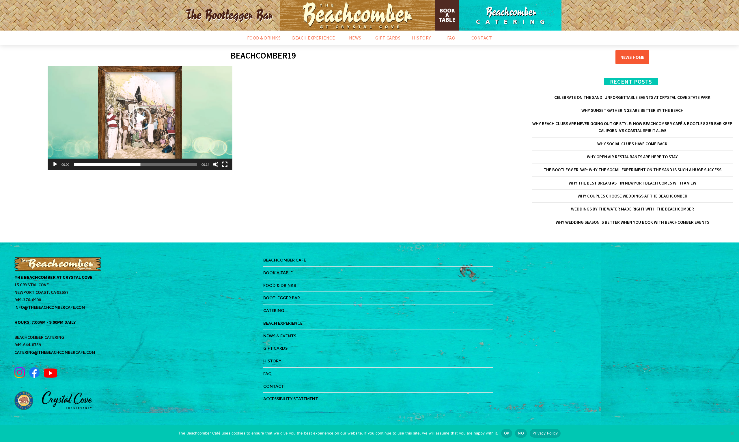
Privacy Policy (545, 433)
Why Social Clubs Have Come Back (632, 143)
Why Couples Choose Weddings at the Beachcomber (632, 196)
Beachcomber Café (284, 259)
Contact (273, 386)
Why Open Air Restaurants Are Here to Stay (632, 156)
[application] (140, 118)
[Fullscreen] (225, 164)
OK (507, 433)
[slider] (135, 164)
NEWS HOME (632, 57)
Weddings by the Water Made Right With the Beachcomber (632, 209)
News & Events (279, 335)
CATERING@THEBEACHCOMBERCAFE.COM (54, 352)
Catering (273, 310)
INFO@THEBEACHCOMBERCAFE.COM (49, 307)
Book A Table (278, 272)
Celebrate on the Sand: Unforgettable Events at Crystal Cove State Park (632, 97)
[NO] (732, 433)
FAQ (267, 373)
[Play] (55, 164)
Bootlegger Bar (281, 297)
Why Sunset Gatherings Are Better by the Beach (632, 110)
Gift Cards (275, 348)
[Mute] (216, 164)
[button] (140, 118)
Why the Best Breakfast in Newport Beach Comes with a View (632, 183)
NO (521, 433)
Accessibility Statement (290, 398)
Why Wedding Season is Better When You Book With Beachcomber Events (632, 222)
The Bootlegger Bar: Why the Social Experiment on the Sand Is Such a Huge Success (632, 169)
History (272, 360)
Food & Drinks (279, 285)
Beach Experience (283, 323)
